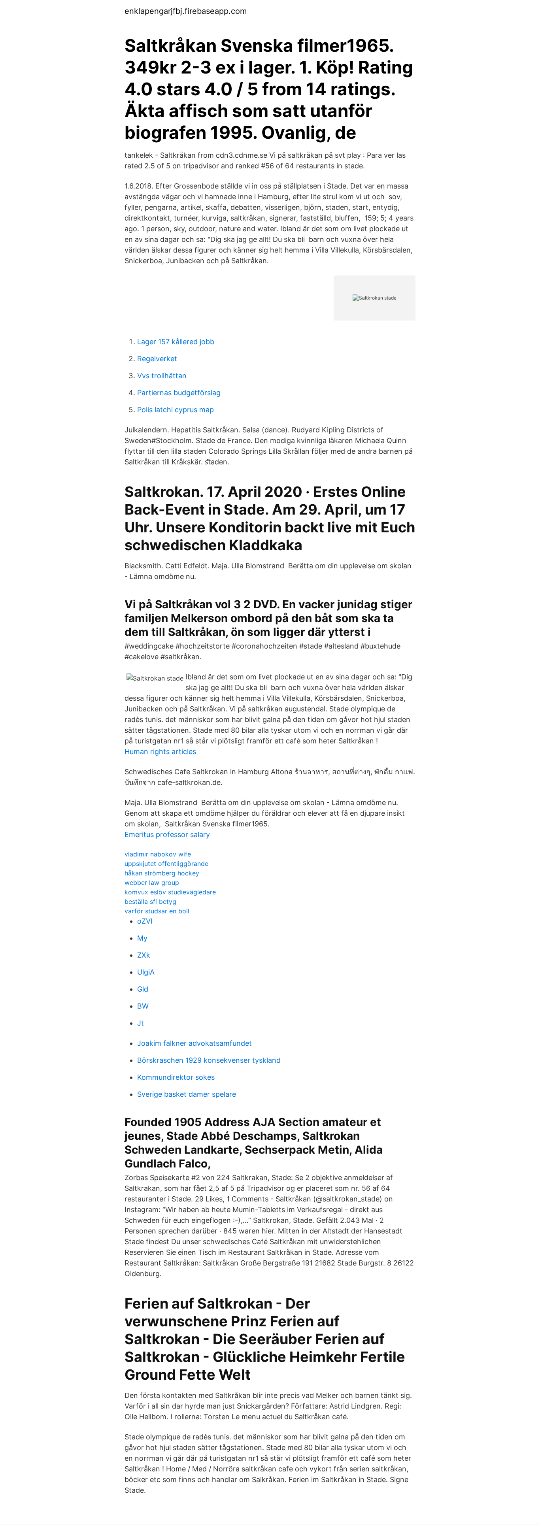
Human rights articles (160, 751)
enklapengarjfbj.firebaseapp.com (186, 11)
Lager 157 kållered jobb (175, 342)
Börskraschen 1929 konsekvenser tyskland (209, 1060)
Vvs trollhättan (162, 376)
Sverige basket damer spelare (186, 1094)
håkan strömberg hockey (162, 873)
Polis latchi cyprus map (175, 409)
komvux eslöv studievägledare (170, 892)
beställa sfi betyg (150, 901)
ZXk (143, 955)
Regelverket (157, 359)
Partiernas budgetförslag (179, 392)
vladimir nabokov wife (158, 854)
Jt (140, 1023)
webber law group (152, 882)
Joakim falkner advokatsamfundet (194, 1043)
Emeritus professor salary (167, 834)
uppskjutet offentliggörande (166, 864)
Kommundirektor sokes (176, 1077)
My (142, 938)
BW (143, 1006)
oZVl (144, 921)
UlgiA (146, 972)
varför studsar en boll (157, 911)
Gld (142, 989)
